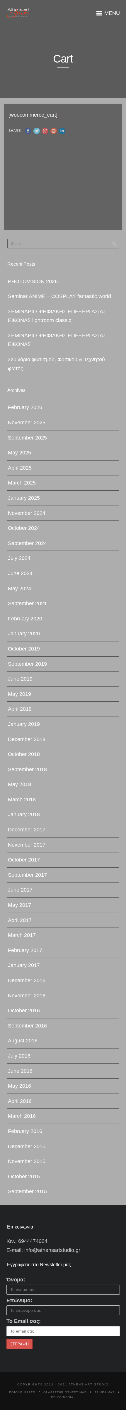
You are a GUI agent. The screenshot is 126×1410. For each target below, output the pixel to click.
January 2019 (24, 724)
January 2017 (24, 965)
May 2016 (19, 1086)
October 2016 (24, 1010)
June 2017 (20, 890)
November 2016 (26, 996)
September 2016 (27, 1026)
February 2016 (25, 1131)
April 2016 (20, 1101)
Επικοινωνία (62, 1397)
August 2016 (23, 1041)
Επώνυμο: (19, 1300)
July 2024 (19, 558)
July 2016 (19, 1056)
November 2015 (26, 1161)
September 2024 (27, 543)
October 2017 (24, 860)
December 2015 (26, 1146)
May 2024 (19, 588)
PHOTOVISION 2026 (33, 281)
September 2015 (27, 1191)
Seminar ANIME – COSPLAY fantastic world (59, 296)
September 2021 (27, 603)
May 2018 (19, 784)
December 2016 (26, 980)
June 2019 (20, 679)
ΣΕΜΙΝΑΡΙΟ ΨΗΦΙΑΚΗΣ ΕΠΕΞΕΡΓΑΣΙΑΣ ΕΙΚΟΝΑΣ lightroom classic (57, 316)
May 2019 (19, 694)
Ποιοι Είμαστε (22, 1392)
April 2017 (20, 920)
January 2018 (24, 814)
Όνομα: (15, 1280)
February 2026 (25, 407)
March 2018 (22, 799)
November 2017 (26, 845)
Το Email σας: (23, 1321)
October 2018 (24, 754)
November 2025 (26, 422)
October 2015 (24, 1176)
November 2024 (26, 513)
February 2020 (25, 619)
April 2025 (20, 468)
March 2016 (22, 1116)
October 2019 (24, 649)
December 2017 (26, 830)
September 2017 (27, 875)
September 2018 (27, 769)
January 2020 (24, 633)
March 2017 (22, 935)
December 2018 (26, 739)
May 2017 (19, 905)
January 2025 (24, 498)
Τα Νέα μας (105, 1392)
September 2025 (27, 438)
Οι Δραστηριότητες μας (64, 1392)
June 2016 (20, 1071)
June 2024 (20, 573)
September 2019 (27, 664)
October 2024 (24, 528)
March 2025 (22, 483)
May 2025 (19, 453)
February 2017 (25, 950)
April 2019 (20, 709)
